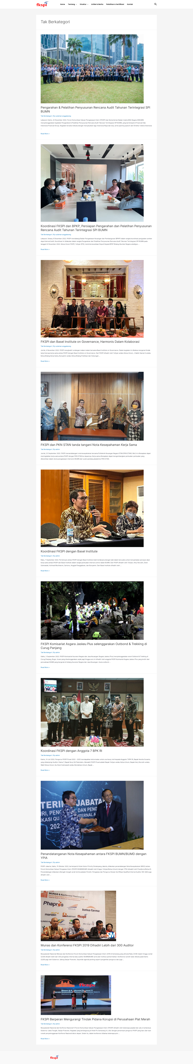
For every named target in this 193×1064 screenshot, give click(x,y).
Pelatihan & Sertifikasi (115, 4)
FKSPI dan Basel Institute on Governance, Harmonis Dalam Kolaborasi (90, 341)
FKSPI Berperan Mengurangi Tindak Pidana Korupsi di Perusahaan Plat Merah (95, 1019)
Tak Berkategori (46, 116)
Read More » (45, 134)
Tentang (71, 4)
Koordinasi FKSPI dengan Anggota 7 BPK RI (71, 751)
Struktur (83, 4)
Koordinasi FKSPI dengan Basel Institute (69, 551)
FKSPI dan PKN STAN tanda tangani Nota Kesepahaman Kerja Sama (89, 445)
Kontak (130, 4)
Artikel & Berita (97, 4)
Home (62, 4)
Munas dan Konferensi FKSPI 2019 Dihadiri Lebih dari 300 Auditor (87, 945)
